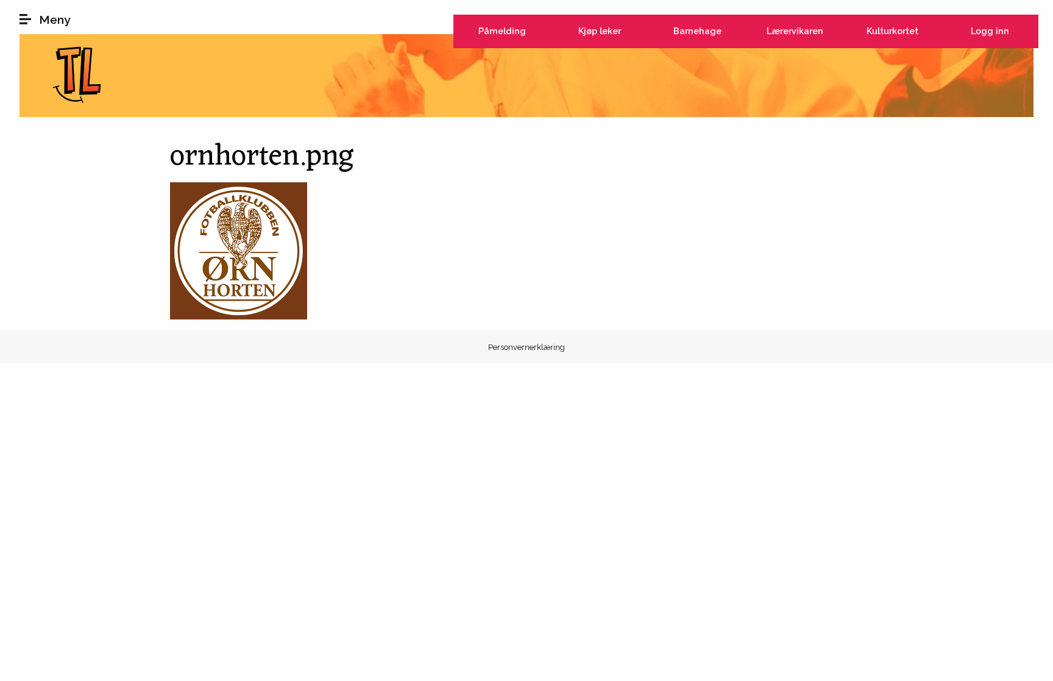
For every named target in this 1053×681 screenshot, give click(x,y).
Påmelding (502, 31)
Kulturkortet (892, 31)
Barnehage (697, 31)
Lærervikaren (795, 31)
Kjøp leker (599, 31)
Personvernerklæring (526, 347)
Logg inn (990, 31)
